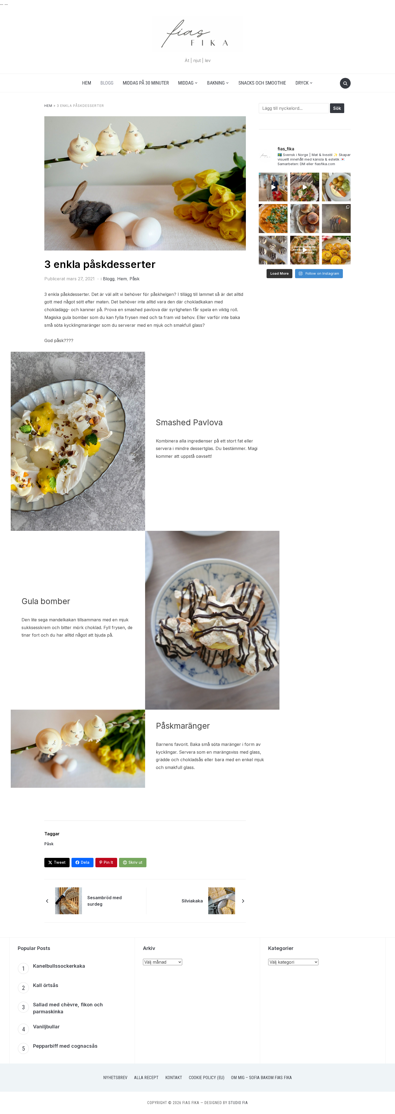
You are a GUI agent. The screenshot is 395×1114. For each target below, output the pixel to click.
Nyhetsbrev (115, 1077)
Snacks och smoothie (262, 83)
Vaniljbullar (46, 1026)
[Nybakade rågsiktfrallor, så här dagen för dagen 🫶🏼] (304, 218)
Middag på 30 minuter (146, 83)
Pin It (108, 862)
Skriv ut (135, 862)
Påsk (134, 278)
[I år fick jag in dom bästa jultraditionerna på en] (336, 218)
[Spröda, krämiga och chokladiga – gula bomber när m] (273, 250)
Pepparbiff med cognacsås (65, 1046)
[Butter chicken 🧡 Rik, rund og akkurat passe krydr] (273, 218)
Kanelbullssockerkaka (59, 966)
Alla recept (146, 1077)
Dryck (302, 83)
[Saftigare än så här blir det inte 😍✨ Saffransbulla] (336, 250)
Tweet (60, 862)
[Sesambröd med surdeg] (68, 900)
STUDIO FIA (238, 1103)
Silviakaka (192, 900)
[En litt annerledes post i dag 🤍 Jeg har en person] (273, 187)
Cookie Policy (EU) (206, 1077)
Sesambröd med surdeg (104, 901)
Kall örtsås (45, 985)
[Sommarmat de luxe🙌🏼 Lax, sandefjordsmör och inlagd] (336, 187)
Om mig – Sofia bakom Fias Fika (261, 1077)
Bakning (216, 83)
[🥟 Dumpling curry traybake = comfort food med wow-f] (304, 250)
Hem (86, 83)
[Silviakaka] (221, 900)
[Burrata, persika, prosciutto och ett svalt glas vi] (304, 187)
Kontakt (173, 1077)
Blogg (106, 83)
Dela (85, 862)
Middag (185, 83)
